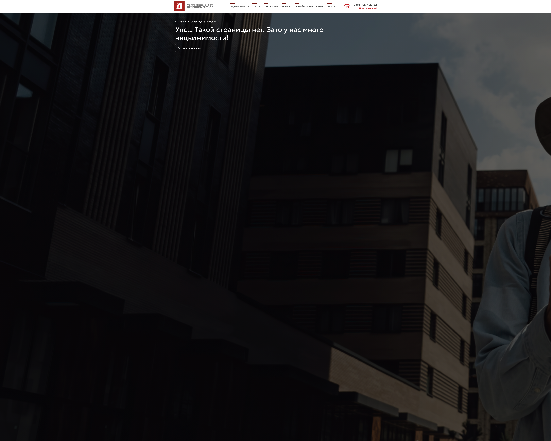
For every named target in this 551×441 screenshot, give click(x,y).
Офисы (331, 6)
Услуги (256, 6)
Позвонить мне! (368, 8)
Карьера (286, 6)
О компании (271, 6)
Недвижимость (239, 6)
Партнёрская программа (309, 6)
